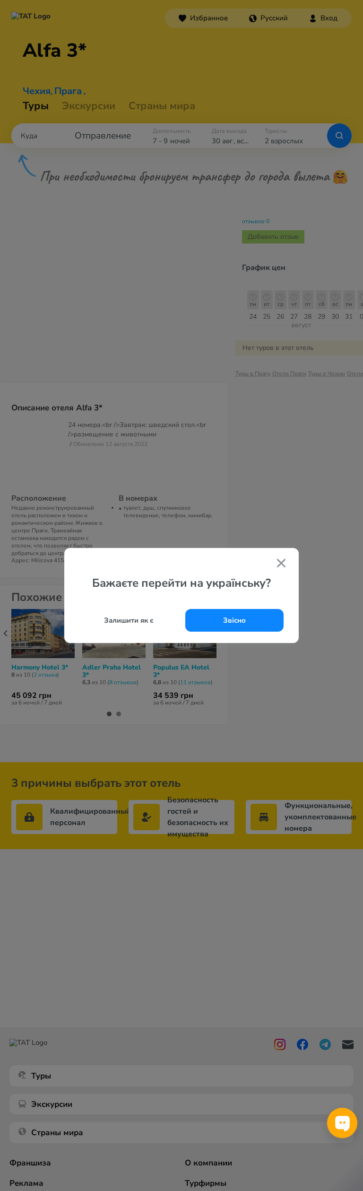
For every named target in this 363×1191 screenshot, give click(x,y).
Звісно (234, 620)
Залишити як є (129, 620)
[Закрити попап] (281, 564)
